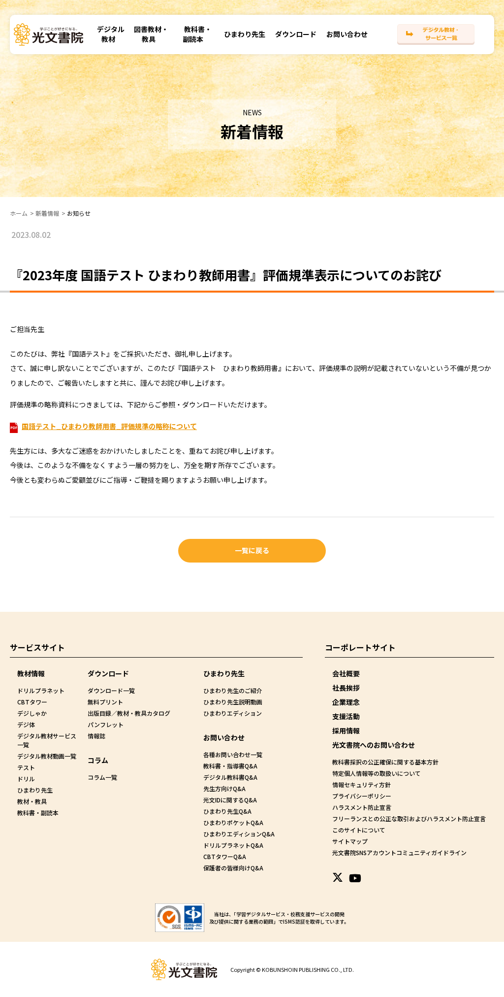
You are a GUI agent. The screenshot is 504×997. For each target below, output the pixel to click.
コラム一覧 (102, 777)
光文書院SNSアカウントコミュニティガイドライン (399, 852)
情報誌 (96, 735)
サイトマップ (350, 841)
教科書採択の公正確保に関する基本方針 (385, 762)
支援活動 (346, 716)
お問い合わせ (347, 34)
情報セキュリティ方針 (361, 784)
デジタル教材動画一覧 (46, 756)
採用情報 (346, 730)
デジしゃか (32, 713)
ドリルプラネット (40, 690)
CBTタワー (32, 702)
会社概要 (346, 673)
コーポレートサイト (360, 647)
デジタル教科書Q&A (230, 777)
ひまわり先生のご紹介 (232, 690)
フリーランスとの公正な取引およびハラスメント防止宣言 (409, 818)
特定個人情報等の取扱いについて (376, 773)
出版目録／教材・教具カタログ (129, 713)
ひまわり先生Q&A (227, 811)
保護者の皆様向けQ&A (233, 868)
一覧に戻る (252, 550)
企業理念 (346, 702)
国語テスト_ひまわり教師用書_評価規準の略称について (109, 426)
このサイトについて (358, 830)
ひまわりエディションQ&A (239, 834)
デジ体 (26, 724)
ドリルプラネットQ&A (233, 845)
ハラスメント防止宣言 (361, 807)
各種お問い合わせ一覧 (232, 754)
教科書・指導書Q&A (230, 766)
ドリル (26, 778)
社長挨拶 (346, 688)
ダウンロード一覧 (111, 690)
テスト (26, 767)
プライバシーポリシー (361, 796)
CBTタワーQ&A (224, 856)
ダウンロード (295, 34)
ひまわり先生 (244, 34)
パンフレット (106, 724)
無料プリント (105, 702)
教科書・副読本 (197, 34)
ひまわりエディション (232, 713)
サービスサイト (37, 647)
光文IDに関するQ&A (230, 800)
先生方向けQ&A (224, 788)
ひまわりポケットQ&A (233, 822)
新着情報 (47, 213)
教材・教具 (32, 801)
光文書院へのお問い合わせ (373, 745)
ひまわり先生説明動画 (232, 702)
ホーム (19, 213)
